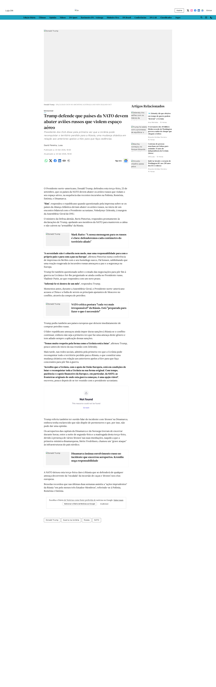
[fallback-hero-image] (139, 115)
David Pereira (50, 145)
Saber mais (118, 500)
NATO (96, 520)
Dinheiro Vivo (113, 17)
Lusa (60, 145)
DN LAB (153, 17)
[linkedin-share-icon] (59, 162)
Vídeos (63, 17)
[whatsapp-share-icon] (46, 162)
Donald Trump (52, 520)
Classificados (166, 17)
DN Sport (73, 17)
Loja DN (9, 10)
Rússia (86, 520)
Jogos (177, 17)
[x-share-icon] (50, 162)
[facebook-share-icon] (55, 162)
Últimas (42, 17)
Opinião (52, 17)
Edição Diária (29, 17)
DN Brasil (127, 17)
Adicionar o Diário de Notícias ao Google (79, 504)
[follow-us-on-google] (125, 160)
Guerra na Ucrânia (71, 520)
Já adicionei (104, 504)
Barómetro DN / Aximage (92, 17)
